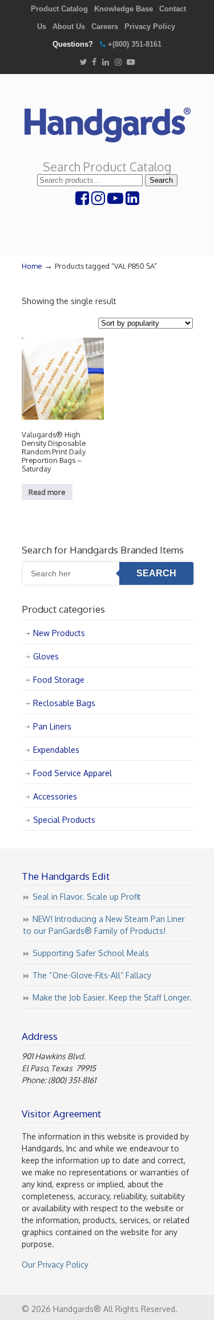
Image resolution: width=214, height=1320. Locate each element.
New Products (59, 633)
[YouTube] (131, 62)
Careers (104, 26)
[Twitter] (83, 62)
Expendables (56, 750)
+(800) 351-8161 (134, 44)
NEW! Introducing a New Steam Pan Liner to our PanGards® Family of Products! (104, 925)
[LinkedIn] (105, 62)
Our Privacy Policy (55, 1264)
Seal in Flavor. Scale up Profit (87, 896)
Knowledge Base (123, 9)
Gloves (46, 656)
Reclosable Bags (64, 703)
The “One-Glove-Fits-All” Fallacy (92, 975)
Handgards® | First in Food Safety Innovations (107, 120)
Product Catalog (59, 9)
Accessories (55, 796)
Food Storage (58, 679)
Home (32, 265)
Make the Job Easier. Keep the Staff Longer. (112, 997)
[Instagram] (118, 62)
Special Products (64, 820)
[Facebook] (94, 62)
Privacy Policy (149, 26)
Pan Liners (52, 726)
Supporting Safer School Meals (91, 953)
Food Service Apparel (72, 773)
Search (161, 180)
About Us (69, 26)
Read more (47, 492)
